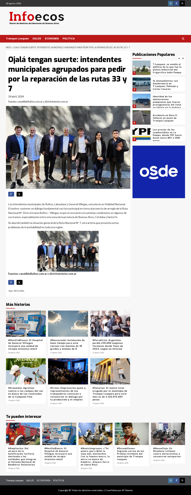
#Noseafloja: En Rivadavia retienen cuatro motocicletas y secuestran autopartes (167, 452)
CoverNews (111, 490)
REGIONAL (19, 291)
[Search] (183, 38)
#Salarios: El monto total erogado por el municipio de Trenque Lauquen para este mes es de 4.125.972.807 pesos (110, 394)
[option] (159, 69)
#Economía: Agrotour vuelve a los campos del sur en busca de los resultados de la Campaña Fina (25, 392)
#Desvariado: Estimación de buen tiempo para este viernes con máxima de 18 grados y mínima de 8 (67, 345)
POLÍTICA (69, 38)
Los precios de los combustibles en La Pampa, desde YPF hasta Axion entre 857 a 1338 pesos (167, 135)
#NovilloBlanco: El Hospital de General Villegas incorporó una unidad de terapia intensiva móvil (25, 345)
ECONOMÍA (52, 38)
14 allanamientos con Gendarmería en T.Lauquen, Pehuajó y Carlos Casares (165, 85)
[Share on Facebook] (11, 194)
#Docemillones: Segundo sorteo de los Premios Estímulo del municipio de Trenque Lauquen (130, 454)
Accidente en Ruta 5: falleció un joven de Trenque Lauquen (165, 118)
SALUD (37, 38)
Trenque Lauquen (17, 38)
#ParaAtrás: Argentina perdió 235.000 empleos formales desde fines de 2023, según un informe (108, 345)
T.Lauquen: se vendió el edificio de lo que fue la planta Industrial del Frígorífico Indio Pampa (167, 68)
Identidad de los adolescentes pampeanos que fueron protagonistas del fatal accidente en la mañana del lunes (167, 103)
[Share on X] (20, 194)
